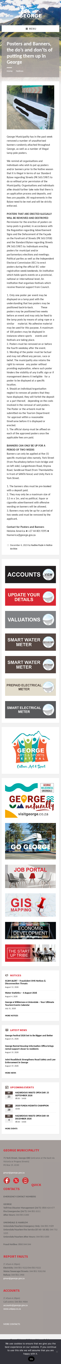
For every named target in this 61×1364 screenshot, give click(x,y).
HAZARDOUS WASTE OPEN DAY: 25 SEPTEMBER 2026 (32, 1094)
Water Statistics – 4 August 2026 (21, 993)
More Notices (11, 1016)
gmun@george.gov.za (14, 1173)
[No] (56, 1351)
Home (10, 71)
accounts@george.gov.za (15, 1305)
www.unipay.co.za (12, 1309)
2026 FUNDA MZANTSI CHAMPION (32, 1106)
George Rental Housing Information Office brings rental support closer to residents (29, 1047)
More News (10, 1073)
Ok (31, 1359)
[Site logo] (30, 18)
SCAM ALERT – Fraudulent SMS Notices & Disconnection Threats (25, 982)
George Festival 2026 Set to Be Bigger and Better (29, 1035)
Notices (19, 71)
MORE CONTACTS (11, 1324)
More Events (11, 1129)
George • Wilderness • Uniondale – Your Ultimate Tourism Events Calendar (29, 1003)
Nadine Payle (37, 545)
